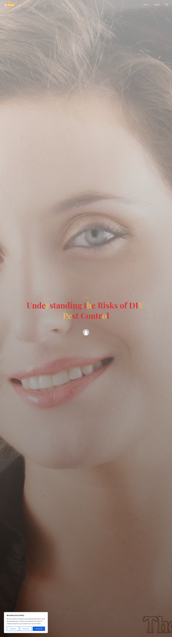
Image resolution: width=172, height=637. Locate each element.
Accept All (39, 629)
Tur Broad (9, 4)
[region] (26, 622)
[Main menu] (166, 5)
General (85, 297)
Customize (13, 629)
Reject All (26, 629)
